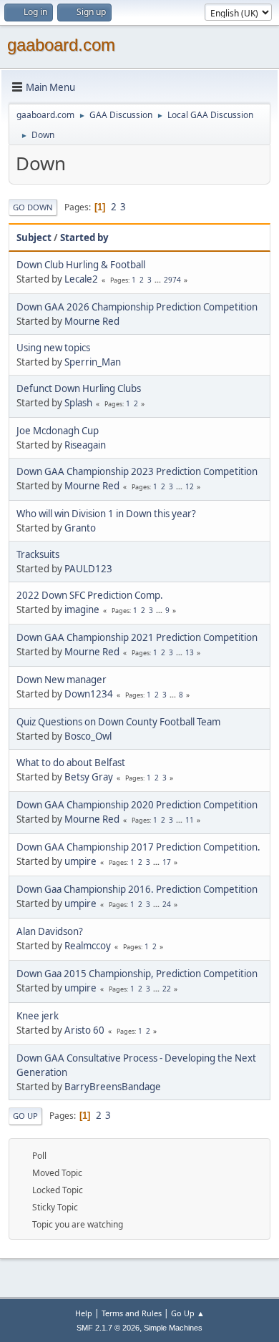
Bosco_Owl (88, 736)
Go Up (25, 1115)
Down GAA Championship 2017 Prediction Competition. (138, 847)
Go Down (33, 207)
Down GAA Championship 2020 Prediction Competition (137, 804)
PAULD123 (88, 568)
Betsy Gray (88, 776)
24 (166, 904)
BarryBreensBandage (112, 1086)
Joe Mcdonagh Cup (57, 430)
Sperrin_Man (92, 362)
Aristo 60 (84, 1030)
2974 (172, 280)
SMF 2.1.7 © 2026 (108, 1327)
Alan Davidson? (49, 931)
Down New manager (61, 679)
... (159, 280)
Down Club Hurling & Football (80, 264)
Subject (34, 237)
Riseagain (85, 445)
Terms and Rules (132, 1313)
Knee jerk (37, 1015)
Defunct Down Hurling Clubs (78, 388)
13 (189, 652)
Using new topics (53, 347)
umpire (80, 861)
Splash (78, 402)
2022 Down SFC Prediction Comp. (89, 595)
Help (83, 1313)
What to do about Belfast (70, 762)
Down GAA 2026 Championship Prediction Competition (137, 306)
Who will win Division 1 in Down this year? (106, 513)
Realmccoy (87, 945)
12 (189, 486)
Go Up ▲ (188, 1313)
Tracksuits (37, 554)
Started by (84, 237)
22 (166, 989)
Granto (80, 527)
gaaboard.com (61, 44)
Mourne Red (91, 321)
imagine (81, 609)
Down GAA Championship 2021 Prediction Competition (137, 637)
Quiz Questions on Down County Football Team (118, 721)
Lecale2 (81, 279)
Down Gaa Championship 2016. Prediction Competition (137, 889)
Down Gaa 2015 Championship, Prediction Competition (137, 973)
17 (166, 862)
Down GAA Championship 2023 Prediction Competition (137, 471)
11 (189, 820)
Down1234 (88, 693)
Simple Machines (173, 1327)
